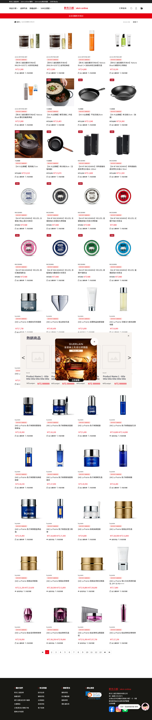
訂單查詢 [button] (122, 8)
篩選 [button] (134, 22)
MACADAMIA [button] (81, 161)
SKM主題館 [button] (45, 8)
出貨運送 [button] (41, 700)
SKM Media (54, 1)
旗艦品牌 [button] (33, 8)
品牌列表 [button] (23, 8)
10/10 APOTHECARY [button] (21, 57)
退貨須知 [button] (41, 704)
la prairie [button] (17, 316)
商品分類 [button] (12, 8)
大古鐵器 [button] (49, 109)
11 (92, 652)
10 (87, 652)
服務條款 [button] (65, 700)
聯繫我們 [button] (17, 696)
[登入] (136, 8)
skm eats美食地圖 (41, 1)
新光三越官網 (14, 1)
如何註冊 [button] (41, 692)
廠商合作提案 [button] (19, 711)
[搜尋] (131, 8)
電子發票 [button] (41, 708)
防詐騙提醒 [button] (65, 696)
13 (100, 652)
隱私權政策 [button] (65, 704)
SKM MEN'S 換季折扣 (21, 59)
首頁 (18, 22)
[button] (141, 8)
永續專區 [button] (17, 704)
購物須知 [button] (41, 696)
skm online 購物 (27, 1)
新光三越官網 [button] (19, 692)
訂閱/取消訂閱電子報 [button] (21, 708)
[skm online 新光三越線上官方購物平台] (76, 8)
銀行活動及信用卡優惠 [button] (22, 700)
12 (96, 652)
